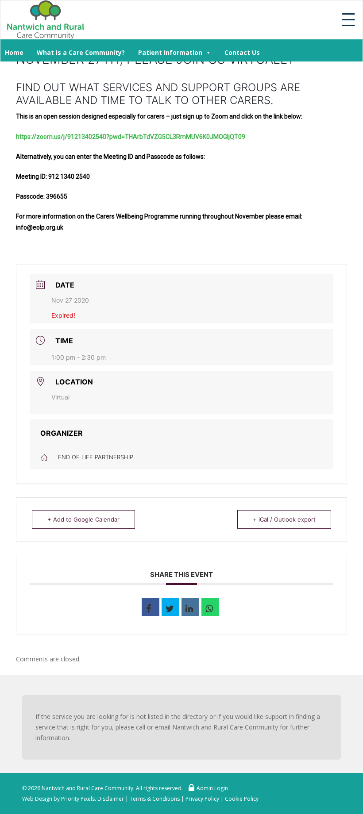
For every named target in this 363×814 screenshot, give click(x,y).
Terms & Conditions (155, 798)
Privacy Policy (202, 798)
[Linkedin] (190, 607)
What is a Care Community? (81, 52)
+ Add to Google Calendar (83, 519)
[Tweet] (170, 607)
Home (14, 52)
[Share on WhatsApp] (210, 607)
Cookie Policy (242, 798)
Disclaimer (110, 798)
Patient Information (170, 52)
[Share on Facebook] (150, 607)
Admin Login (212, 788)
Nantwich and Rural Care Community (87, 788)
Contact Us (242, 52)
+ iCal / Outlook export (284, 519)
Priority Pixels (78, 798)
